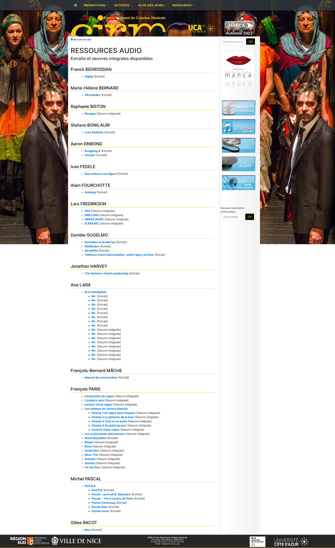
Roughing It (92, 151)
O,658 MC (92, 223)
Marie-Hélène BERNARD (94, 88)
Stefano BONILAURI (90, 125)
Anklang (90, 192)
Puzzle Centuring (103, 502)
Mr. (94, 296)
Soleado (90, 459)
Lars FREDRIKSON (88, 203)
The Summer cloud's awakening (106, 273)
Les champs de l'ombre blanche (106, 408)
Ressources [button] (182, 5)
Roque (89, 442)
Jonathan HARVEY (89, 266)
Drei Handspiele (95, 292)
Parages (90, 113)
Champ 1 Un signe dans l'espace (113, 413)
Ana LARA (81, 284)
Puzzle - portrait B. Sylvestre (111, 494)
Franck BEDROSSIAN (91, 69)
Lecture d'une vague (99, 404)
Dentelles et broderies (100, 242)
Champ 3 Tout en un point (109, 421)
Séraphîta (91, 250)
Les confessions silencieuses (105, 434)
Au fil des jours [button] (151, 5)
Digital (89, 76)
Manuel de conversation (101, 377)
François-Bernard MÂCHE (96, 370)
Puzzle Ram (99, 507)
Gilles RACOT (84, 522)
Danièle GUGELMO (89, 235)
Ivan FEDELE (83, 166)
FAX (87, 211)
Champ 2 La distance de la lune (113, 417)
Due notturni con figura (100, 173)
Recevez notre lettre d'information (232, 161)
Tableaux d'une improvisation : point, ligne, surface (119, 254)
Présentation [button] (95, 5)
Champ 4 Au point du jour (109, 425)
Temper (90, 155)
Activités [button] (122, 5)
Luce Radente (94, 132)
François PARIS (85, 389)
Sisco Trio (91, 454)
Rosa (88, 446)
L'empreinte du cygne (99, 396)
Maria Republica (95, 438)
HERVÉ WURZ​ (94, 219)
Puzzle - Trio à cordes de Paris (112, 498)
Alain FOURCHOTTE (90, 185)
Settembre (92, 450)
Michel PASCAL (86, 478)
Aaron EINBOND (86, 143)
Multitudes (92, 246)
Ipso (87, 529)
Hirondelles (92, 95)
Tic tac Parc (92, 467)
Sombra (90, 463)
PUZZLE (90, 486)
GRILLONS (92, 215)
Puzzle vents (100, 511)
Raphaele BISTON (88, 106)
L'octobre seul (94, 400)
